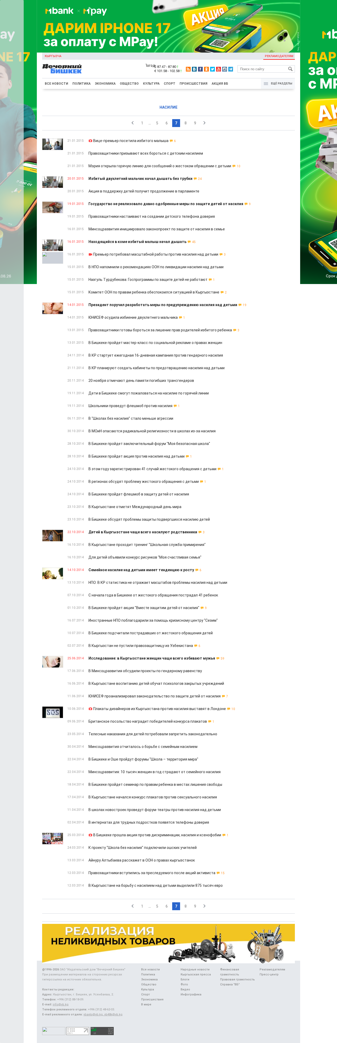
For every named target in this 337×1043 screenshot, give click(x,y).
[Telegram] (230, 69)
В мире (146, 1004)
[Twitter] (212, 69)
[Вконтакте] (194, 69)
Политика (81, 83)
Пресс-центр (269, 974)
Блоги (185, 979)
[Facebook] (200, 69)
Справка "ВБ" (230, 984)
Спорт (169, 83)
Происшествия (193, 83)
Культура (151, 83)
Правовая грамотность (237, 979)
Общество (129, 83)
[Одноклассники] (206, 69)
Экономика (105, 83)
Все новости (56, 83)
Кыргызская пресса (196, 974)
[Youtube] (218, 69)
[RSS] (188, 69)
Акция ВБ (220, 83)
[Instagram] (224, 69)
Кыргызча (53, 56)
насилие (168, 107)
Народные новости (195, 969)
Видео (185, 989)
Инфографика (191, 994)
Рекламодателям (279, 56)
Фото (184, 984)
